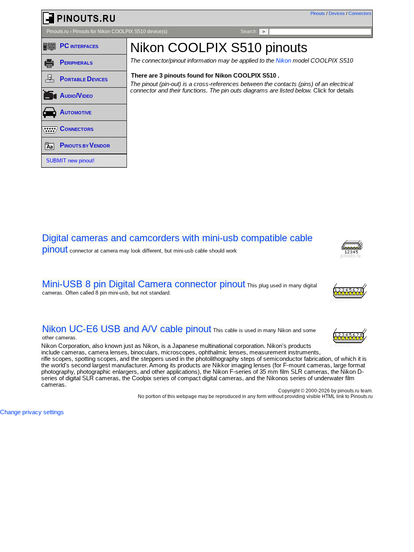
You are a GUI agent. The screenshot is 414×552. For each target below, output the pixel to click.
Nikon (283, 60)
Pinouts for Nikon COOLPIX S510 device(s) (120, 31)
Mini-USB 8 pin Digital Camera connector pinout (143, 283)
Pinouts (317, 13)
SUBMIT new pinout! (70, 161)
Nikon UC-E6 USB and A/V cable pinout (126, 328)
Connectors (360, 13)
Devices (337, 13)
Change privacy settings (32, 412)
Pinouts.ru (57, 31)
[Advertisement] (272, 154)
